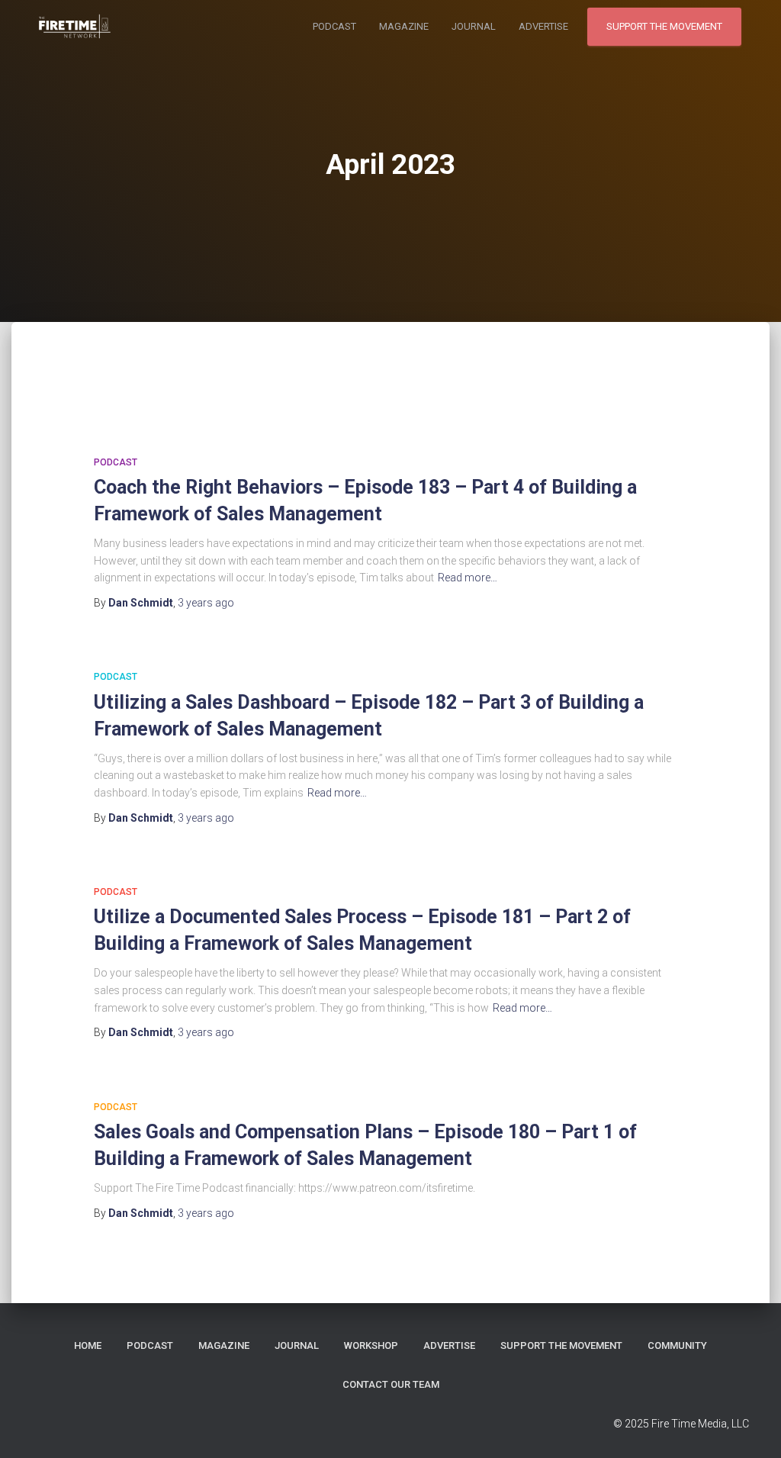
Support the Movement (664, 26)
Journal (474, 26)
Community (677, 1345)
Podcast (334, 26)
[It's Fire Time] (74, 27)
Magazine (404, 26)
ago (206, 603)
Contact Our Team (390, 1384)
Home (87, 1345)
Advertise (543, 26)
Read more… (467, 577)
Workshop (371, 1345)
